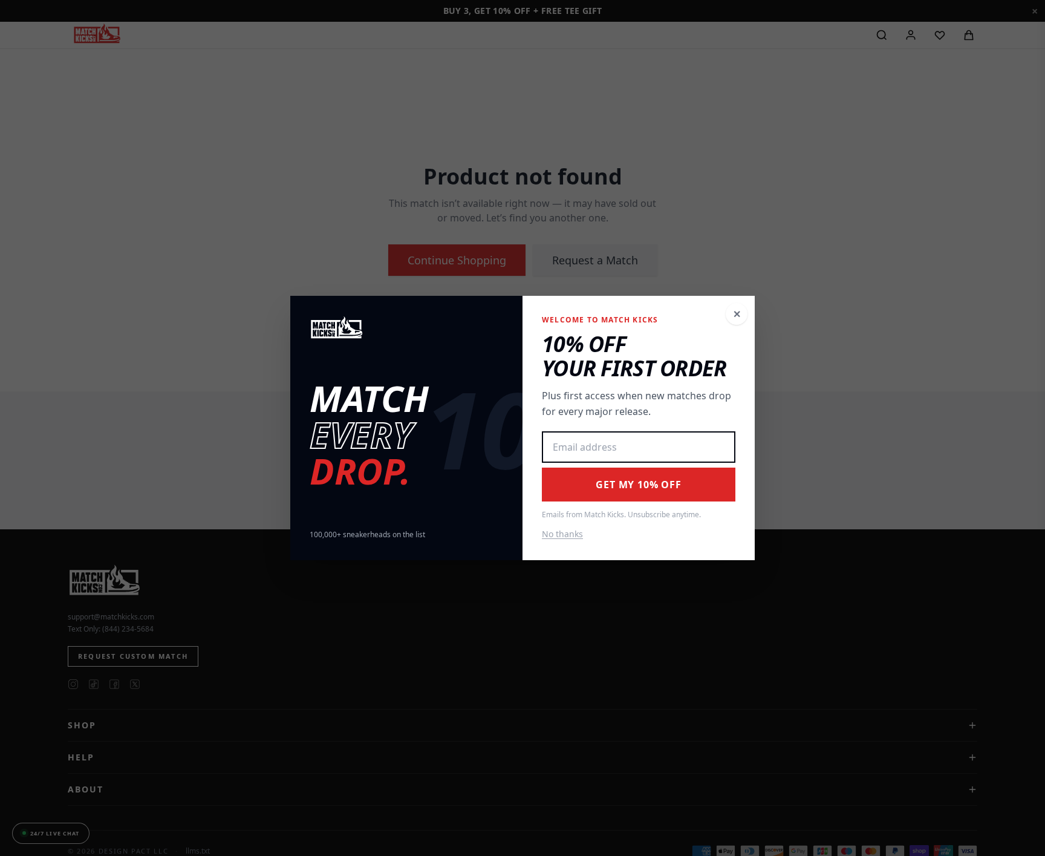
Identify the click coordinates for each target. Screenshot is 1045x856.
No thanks (562, 534)
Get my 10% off (638, 484)
